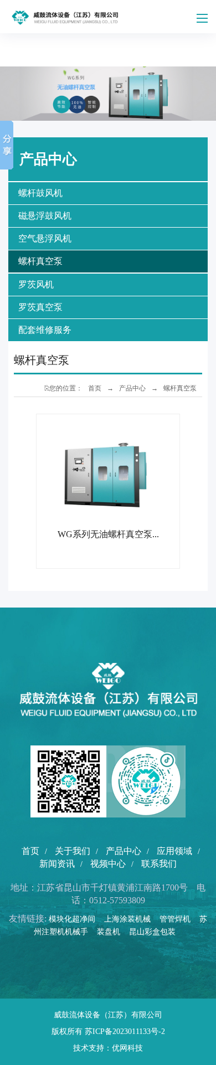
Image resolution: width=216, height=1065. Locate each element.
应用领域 (174, 851)
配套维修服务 (44, 330)
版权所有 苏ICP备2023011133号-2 (108, 1031)
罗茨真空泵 (40, 307)
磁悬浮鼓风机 (44, 215)
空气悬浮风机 (44, 238)
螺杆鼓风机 (40, 193)
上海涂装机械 (130, 919)
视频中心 (108, 863)
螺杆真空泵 (40, 261)
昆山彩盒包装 (155, 932)
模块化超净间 (75, 919)
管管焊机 (178, 919)
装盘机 (112, 932)
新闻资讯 (57, 863)
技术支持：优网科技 (108, 1048)
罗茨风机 (36, 284)
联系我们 (159, 863)
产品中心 (132, 388)
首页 (94, 388)
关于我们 (72, 851)
